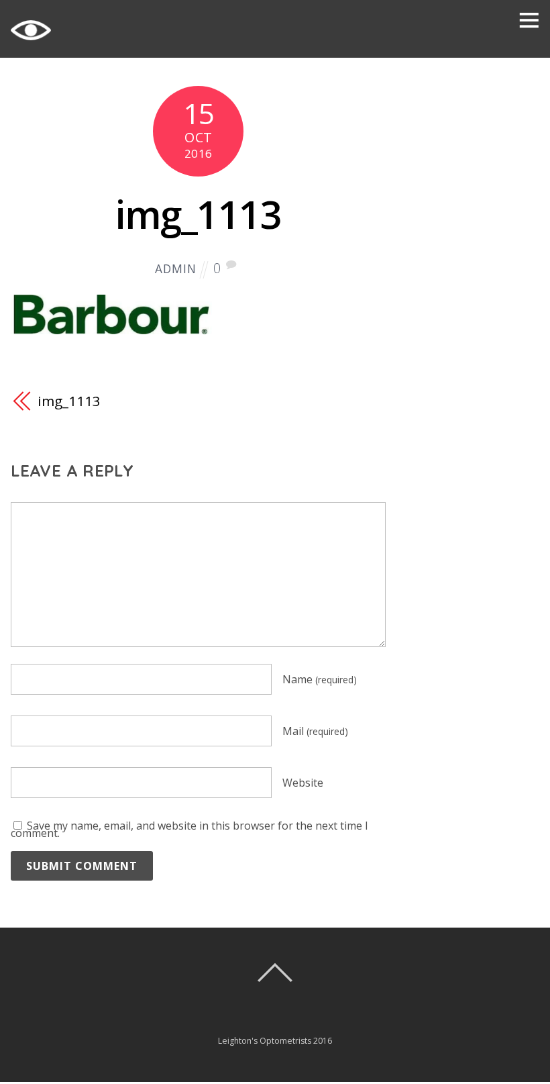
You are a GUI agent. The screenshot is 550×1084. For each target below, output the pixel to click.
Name (319, 679)
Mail (315, 731)
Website (302, 782)
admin (175, 269)
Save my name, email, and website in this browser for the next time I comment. (189, 829)
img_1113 (198, 213)
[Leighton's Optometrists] (31, 42)
